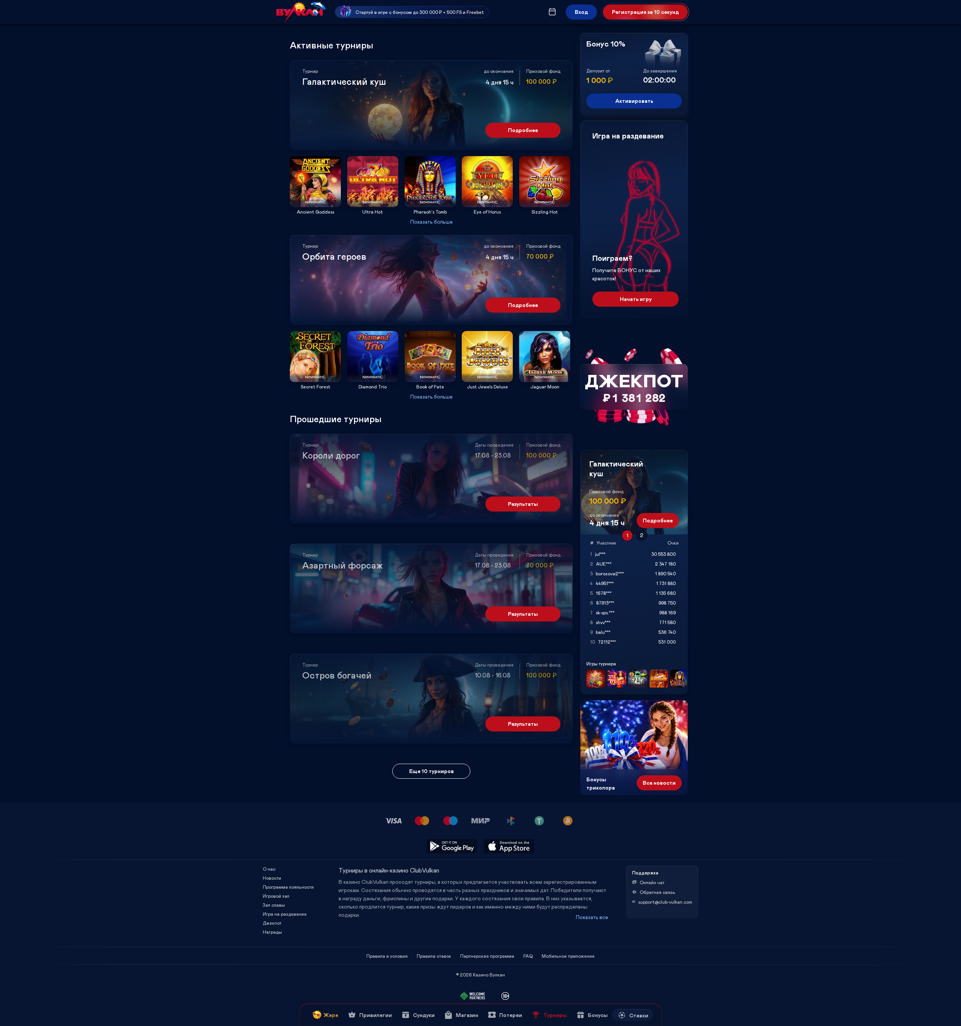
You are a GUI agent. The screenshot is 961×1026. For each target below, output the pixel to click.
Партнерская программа (487, 956)
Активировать (634, 100)
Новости (272, 878)
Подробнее (523, 130)
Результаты (523, 503)
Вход (581, 11)
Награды (272, 932)
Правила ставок (434, 956)
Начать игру (636, 298)
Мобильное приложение (568, 956)
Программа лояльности (288, 887)
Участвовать (315, 204)
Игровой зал (276, 896)
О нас (269, 869)
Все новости (659, 782)
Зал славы (274, 905)
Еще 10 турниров (431, 771)
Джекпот (272, 923)
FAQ (528, 956)
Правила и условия (387, 956)
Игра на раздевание (285, 914)
